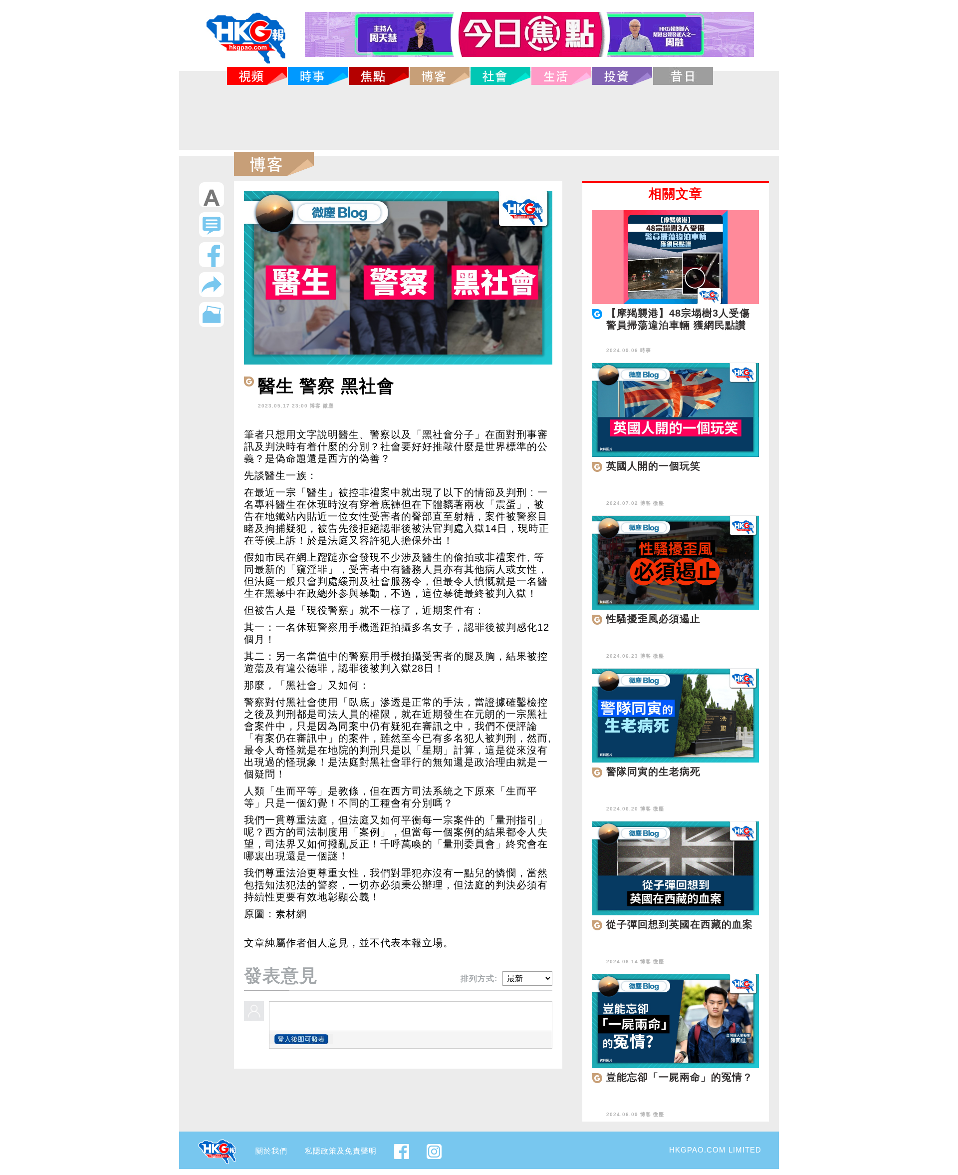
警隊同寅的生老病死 (653, 771)
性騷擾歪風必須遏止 (653, 618)
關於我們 (271, 1151)
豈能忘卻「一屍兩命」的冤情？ (679, 1077)
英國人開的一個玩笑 (653, 465)
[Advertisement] (479, 117)
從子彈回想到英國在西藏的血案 (679, 924)
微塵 (328, 405)
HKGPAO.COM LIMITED (715, 1150)
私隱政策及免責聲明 (341, 1151)
